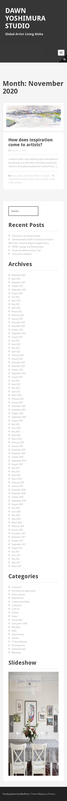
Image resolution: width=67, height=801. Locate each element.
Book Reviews (18, 598)
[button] (11, 723)
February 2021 (18, 398)
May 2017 (16, 558)
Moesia (41, 793)
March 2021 (17, 395)
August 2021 (17, 377)
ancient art (16, 587)
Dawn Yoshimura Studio (25, 18)
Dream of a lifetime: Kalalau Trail (26, 250)
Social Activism (18, 634)
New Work (16, 627)
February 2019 (18, 482)
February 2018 (18, 526)
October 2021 (17, 369)
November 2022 (18, 326)
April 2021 (16, 391)
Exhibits (15, 612)
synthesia (18, 182)
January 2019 (17, 486)
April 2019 (16, 475)
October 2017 (17, 540)
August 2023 (17, 293)
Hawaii (15, 616)
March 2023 (17, 311)
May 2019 (16, 471)
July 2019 (15, 467)
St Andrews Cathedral (21, 254)
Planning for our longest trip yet (26, 235)
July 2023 (15, 296)
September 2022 (19, 333)
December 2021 (18, 362)
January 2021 (17, 402)
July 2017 (15, 551)
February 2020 (18, 442)
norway (52, 179)
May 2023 (16, 304)
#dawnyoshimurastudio (18, 179)
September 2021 (19, 373)
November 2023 (18, 282)
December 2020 (18, 406)
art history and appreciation (24, 590)
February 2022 (18, 355)
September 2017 (19, 544)
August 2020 (17, 420)
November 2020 (18, 409)
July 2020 (15, 424)
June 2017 (16, 555)
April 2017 (16, 562)
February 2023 (18, 315)
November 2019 (18, 453)
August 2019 (17, 464)
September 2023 (19, 289)
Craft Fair (16, 608)
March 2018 (17, 522)
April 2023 (16, 307)
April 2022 (16, 351)
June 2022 (16, 344)
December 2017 (18, 533)
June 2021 (16, 384)
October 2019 (17, 457)
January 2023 (17, 318)
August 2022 (17, 336)
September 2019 (19, 460)
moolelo (45, 179)
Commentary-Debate (32, 175)
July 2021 (15, 380)
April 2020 (16, 435)
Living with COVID (19, 623)
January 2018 (17, 529)
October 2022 (17, 329)
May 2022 (16, 347)
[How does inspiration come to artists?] (33, 116)
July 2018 (15, 507)
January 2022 (17, 358)
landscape (31, 179)
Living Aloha (45, 175)
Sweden (15, 638)
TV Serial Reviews (19, 641)
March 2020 (17, 438)
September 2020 (19, 417)
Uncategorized (18, 645)
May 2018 (16, 515)
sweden (11, 182)
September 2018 (19, 500)
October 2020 (17, 413)
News (14, 630)
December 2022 (18, 322)
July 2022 (15, 340)
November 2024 (18, 275)
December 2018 (18, 489)
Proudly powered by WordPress (16, 793)
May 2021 (16, 387)
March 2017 (17, 566)
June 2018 (16, 511)
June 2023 (16, 300)
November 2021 (18, 366)
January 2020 (17, 446)
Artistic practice (17, 175)
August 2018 (17, 504)
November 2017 (18, 537)
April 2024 (16, 278)
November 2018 (18, 493)
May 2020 (16, 431)
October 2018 (17, 497)
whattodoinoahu (19, 648)
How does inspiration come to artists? (30, 142)
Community (16, 605)
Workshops (16, 652)
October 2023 (17, 286)
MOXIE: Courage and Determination (28, 246)
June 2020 (16, 427)
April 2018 (16, 518)
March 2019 (17, 478)
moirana (38, 179)
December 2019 (18, 449)
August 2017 (17, 547)
